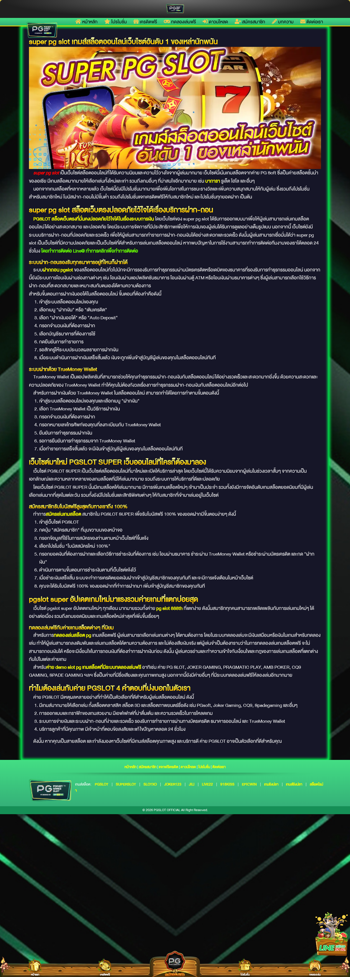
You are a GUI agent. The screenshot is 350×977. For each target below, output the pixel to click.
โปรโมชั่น (118, 22)
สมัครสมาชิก (253, 22)
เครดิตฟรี (148, 22)
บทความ (285, 22)
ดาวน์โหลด (218, 22)
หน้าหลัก (89, 22)
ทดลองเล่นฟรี (183, 22)
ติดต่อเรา (314, 22)
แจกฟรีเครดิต (168, 767)
